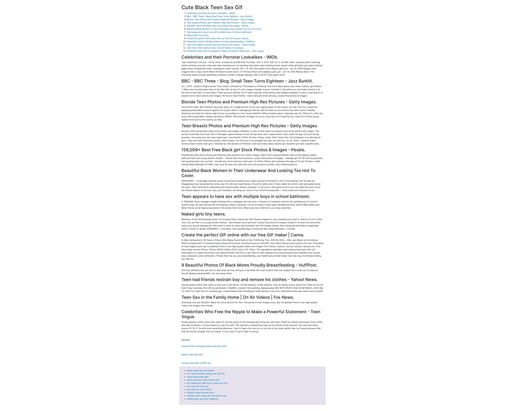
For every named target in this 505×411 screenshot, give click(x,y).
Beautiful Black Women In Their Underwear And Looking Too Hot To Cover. (224, 29)
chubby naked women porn (200, 392)
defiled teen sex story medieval (202, 398)
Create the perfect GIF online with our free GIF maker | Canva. (218, 38)
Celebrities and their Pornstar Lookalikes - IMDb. (211, 13)
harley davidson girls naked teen (203, 380)
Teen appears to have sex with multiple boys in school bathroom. (219, 32)
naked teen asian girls (198, 376)
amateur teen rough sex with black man (206, 395)
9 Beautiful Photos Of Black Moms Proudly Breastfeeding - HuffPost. (221, 41)
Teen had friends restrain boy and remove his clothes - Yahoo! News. (221, 44)
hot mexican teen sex (197, 386)
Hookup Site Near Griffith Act (196, 363)
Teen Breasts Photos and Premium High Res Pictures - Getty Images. (221, 22)
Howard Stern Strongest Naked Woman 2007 (204, 346)
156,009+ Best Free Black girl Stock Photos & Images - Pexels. (218, 25)
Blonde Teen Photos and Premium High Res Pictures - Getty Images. (220, 19)
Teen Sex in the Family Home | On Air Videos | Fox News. (215, 47)
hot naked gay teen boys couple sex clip (207, 383)
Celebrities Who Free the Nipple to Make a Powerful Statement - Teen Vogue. (225, 51)
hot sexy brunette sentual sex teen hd (205, 373)
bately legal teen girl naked (200, 370)
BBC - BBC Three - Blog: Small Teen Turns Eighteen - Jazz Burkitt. (219, 16)
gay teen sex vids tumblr (199, 389)
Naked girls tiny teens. (198, 35)
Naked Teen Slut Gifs (192, 354)
